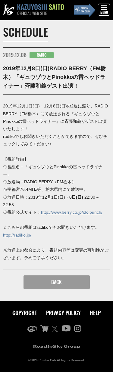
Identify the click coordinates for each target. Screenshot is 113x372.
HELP (95, 313)
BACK (56, 282)
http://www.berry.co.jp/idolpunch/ (71, 212)
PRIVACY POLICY (63, 313)
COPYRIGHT (24, 313)
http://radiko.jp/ (17, 235)
